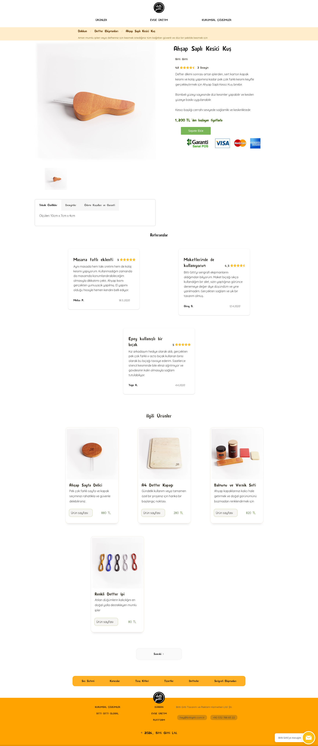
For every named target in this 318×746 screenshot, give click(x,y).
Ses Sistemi (88, 681)
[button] (101, 20)
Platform (159, 720)
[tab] (48, 205)
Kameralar (115, 681)
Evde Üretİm (159, 20)
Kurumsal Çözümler (217, 20)
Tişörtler (169, 681)
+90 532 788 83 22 (224, 717)
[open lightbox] (95, 101)
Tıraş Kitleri (142, 681)
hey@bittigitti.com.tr (192, 717)
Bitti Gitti (181, 59)
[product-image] (55, 178)
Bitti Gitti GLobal (107, 713)
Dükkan (82, 31)
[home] (159, 697)
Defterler (194, 681)
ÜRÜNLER (101, 20)
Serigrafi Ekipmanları (225, 681)
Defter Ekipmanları (106, 31)
